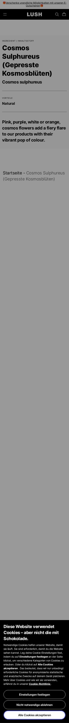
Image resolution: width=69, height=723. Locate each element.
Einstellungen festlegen (34, 694)
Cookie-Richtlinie (40, 683)
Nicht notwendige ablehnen (34, 705)
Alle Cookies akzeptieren (34, 715)
